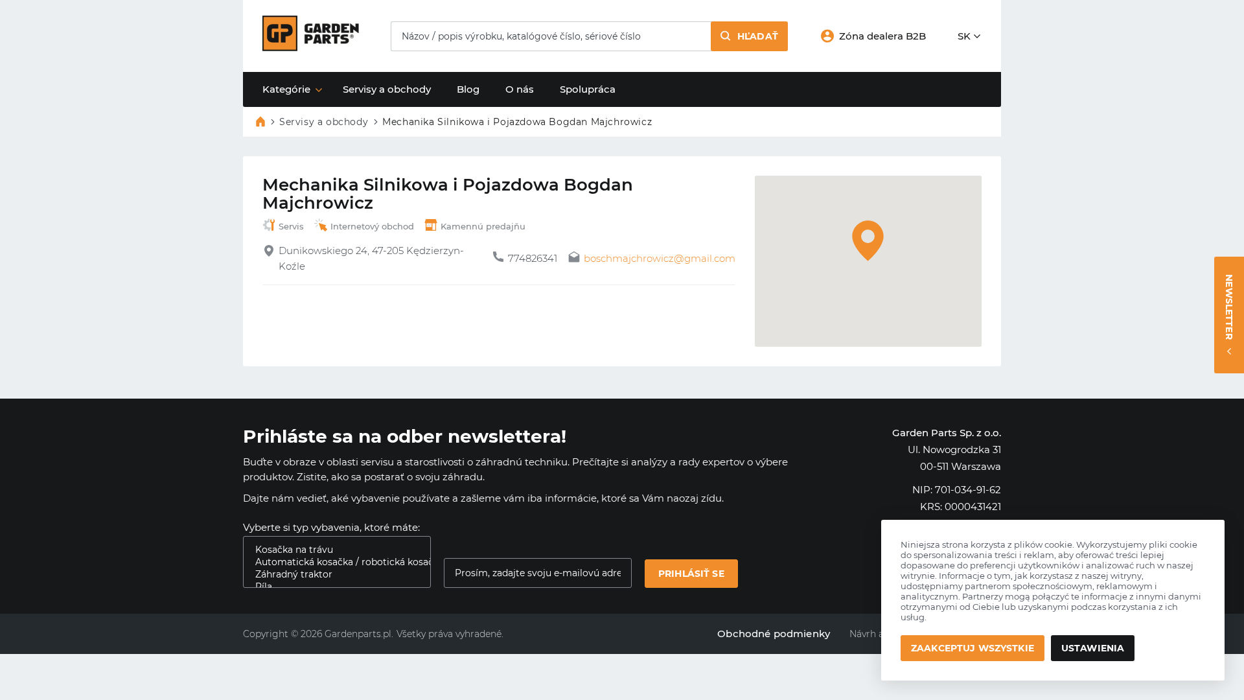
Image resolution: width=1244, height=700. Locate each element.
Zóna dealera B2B (882, 36)
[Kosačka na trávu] (331, 550)
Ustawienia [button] (1092, 648)
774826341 (532, 258)
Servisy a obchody (387, 89)
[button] (749, 36)
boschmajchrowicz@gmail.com (659, 258)
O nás (519, 89)
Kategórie (286, 89)
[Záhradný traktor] (331, 574)
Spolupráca (588, 89)
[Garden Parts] (310, 47)
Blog (468, 89)
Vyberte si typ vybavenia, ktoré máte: (331, 527)
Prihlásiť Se (691, 573)
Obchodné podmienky (773, 633)
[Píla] (331, 587)
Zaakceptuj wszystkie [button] (972, 648)
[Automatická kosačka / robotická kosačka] (331, 562)
